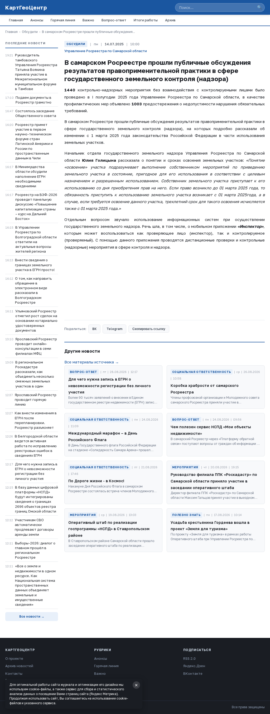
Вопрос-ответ (114, 20)
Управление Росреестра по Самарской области (105, 51)
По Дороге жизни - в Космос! (96, 481)
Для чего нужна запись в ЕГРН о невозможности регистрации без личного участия (36, 471)
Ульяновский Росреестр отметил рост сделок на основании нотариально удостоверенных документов (36, 320)
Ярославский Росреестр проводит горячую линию (35, 399)
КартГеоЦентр (26, 7)
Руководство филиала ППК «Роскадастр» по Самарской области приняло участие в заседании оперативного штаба (214, 481)
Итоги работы (146, 20)
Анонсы (36, 20)
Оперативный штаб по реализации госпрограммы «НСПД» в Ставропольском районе (109, 529)
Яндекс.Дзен (194, 666)
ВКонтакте (192, 673)
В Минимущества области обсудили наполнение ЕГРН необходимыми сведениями (31, 176)
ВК (94, 329)
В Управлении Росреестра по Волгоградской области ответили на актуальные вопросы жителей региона (36, 239)
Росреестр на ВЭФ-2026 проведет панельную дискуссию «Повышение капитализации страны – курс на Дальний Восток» (36, 207)
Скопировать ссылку (148, 329)
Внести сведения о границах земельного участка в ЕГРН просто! (35, 265)
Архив (170, 20)
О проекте (14, 658)
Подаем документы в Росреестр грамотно (33, 99)
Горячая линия (63, 20)
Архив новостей (19, 666)
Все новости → (31, 616)
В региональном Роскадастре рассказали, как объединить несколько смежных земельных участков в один (34, 374)
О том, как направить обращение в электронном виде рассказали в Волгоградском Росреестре (33, 290)
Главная (16, 20)
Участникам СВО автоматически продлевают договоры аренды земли (34, 527)
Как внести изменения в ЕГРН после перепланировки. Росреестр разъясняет (36, 420)
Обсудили (30, 32)
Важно (88, 20)
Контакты (13, 673)
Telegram (114, 329)
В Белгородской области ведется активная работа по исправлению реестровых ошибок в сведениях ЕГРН (36, 445)
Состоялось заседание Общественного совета (35, 113)
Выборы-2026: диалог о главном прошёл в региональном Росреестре (35, 550)
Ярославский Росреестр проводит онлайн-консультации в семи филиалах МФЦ (36, 346)
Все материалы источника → (91, 362)
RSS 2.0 (189, 658)
